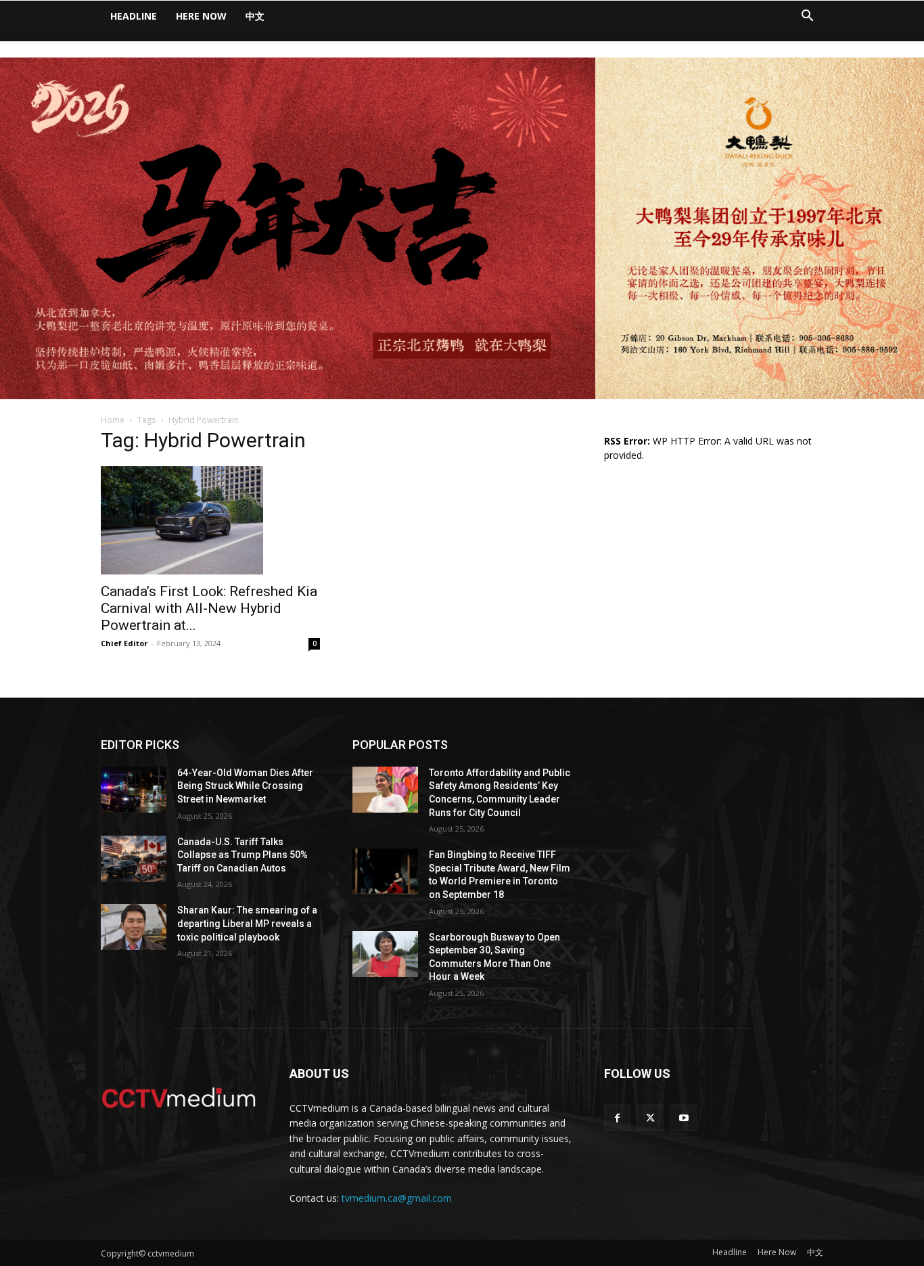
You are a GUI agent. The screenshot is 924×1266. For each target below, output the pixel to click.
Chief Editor (124, 643)
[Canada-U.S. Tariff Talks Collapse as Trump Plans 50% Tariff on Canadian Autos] (133, 859)
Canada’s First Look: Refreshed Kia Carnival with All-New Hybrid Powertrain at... (209, 608)
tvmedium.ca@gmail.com (397, 1198)
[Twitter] (650, 1117)
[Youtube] (683, 1117)
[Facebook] (617, 1117)
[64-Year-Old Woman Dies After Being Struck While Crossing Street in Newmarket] (133, 790)
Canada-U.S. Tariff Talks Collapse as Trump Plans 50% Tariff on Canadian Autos (242, 855)
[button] (807, 17)
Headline (133, 15)
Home (112, 420)
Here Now (201, 15)
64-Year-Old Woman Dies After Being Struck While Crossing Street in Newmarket (245, 786)
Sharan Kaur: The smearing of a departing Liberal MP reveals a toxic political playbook (247, 923)
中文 (255, 15)
